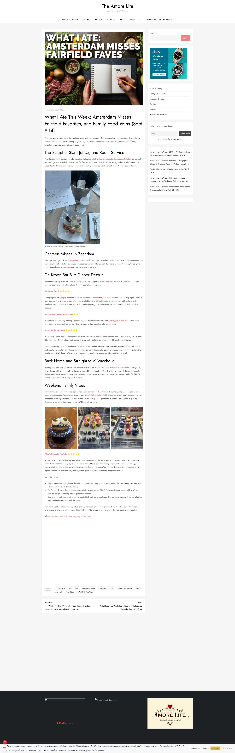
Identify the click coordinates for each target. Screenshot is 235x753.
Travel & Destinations (158, 114)
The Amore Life (117, 6)
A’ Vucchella (60, 588)
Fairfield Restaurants (125, 588)
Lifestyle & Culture (157, 93)
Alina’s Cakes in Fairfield (95, 395)
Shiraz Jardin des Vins (118, 320)
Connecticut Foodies (106, 588)
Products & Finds (105, 19)
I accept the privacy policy (171, 139)
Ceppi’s (62, 297)
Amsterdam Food (88, 588)
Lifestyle (135, 19)
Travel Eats (70, 592)
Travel (122, 19)
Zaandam (74, 260)
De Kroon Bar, (106, 281)
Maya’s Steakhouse (99, 301)
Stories (153, 109)
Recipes (87, 19)
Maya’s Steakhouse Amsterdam (59, 314)
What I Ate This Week (85, 592)
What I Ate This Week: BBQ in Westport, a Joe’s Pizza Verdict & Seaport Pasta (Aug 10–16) (170, 153)
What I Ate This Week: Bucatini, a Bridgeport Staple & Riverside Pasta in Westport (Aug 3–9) (170, 162)
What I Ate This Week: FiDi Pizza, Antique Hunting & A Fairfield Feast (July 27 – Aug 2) (169, 179)
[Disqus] (93, 649)
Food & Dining (70, 19)
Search (153, 33)
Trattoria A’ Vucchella (119, 367)
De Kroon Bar (51, 291)
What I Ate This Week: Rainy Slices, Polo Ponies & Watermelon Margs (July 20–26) (170, 188)
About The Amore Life (158, 19)
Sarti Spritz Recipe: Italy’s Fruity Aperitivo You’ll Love (169, 171)
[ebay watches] (168, 63)
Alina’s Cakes (73, 588)
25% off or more (65, 723)
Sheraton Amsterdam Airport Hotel (114, 159)
